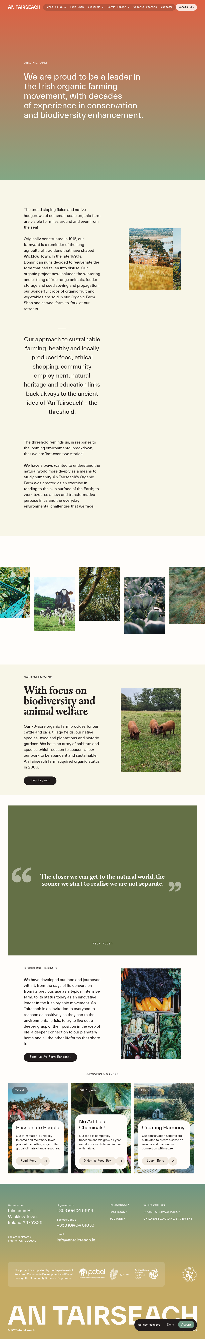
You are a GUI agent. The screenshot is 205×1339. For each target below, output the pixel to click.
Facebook (117, 1211)
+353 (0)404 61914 (75, 1210)
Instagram (118, 1205)
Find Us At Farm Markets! (50, 1056)
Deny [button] (170, 1324)
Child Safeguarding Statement (168, 1218)
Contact (166, 7)
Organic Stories (145, 7)
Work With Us (154, 1205)
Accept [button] (186, 1324)
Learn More (155, 1160)
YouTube (116, 1218)
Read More (28, 1160)
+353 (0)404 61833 (75, 1225)
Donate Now (186, 7)
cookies (154, 1324)
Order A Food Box (98, 1160)
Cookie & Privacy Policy (162, 1211)
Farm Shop (77, 7)
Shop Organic (40, 780)
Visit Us (94, 7)
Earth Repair (117, 7)
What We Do (55, 7)
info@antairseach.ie (76, 1239)
